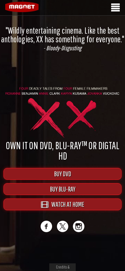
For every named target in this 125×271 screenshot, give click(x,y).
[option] (62, 38)
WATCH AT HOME (66, 204)
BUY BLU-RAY (62, 189)
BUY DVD (62, 174)
